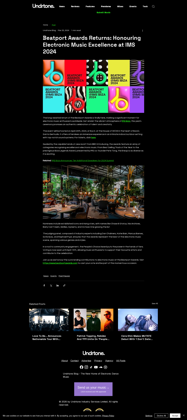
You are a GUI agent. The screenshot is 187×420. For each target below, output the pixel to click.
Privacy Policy (108, 415)
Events (54, 276)
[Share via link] (64, 285)
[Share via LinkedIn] (57, 285)
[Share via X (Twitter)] (51, 285)
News (45, 276)
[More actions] (142, 30)
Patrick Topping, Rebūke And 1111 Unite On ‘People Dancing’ (92, 337)
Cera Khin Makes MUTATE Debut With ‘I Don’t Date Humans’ (136, 337)
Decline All (161, 415)
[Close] (183, 415)
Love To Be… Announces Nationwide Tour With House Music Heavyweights (48, 337)
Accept (175, 415)
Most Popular (64, 276)
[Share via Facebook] (44, 285)
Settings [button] (148, 415)
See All (155, 304)
